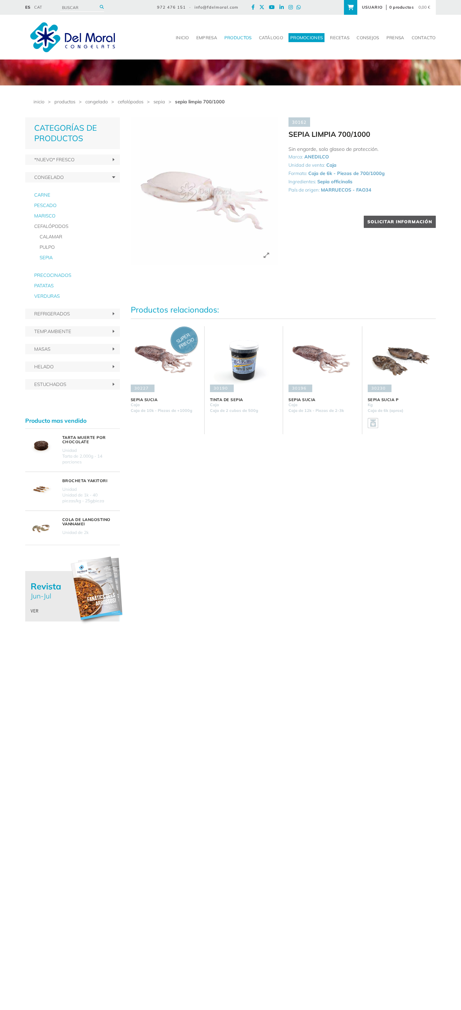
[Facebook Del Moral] (254, 7)
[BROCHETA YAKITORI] (41, 489)
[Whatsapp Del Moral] (300, 7)
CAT (38, 7)
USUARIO (372, 7)
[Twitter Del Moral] (263, 7)
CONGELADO (96, 101)
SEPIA (159, 101)
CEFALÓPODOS (130, 101)
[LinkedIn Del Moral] (283, 7)
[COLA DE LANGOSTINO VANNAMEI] (41, 527)
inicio (38, 101)
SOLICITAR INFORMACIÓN (399, 221)
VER (35, 611)
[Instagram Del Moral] (292, 7)
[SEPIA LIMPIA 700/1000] (204, 191)
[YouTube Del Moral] (273, 7)
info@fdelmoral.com (216, 7)
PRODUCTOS (64, 101)
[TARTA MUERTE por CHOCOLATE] (41, 445)
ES (27, 7)
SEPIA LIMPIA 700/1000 (200, 101)
